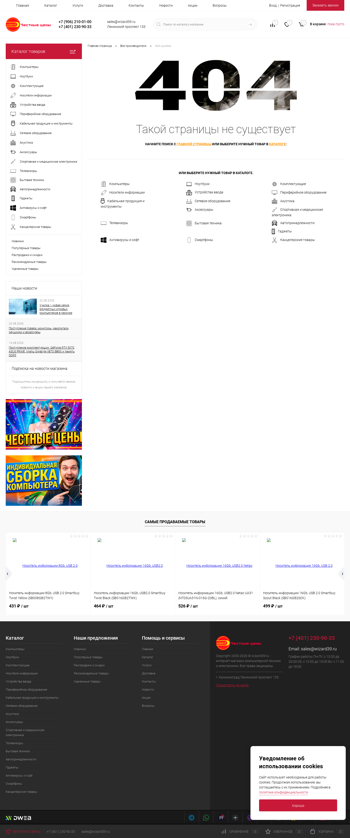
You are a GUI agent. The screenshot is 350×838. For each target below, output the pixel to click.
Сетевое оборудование (212, 201)
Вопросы (220, 5)
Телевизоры (118, 223)
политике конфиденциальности (283, 792)
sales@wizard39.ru (319, 648)
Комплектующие (293, 184)
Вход (273, 5)
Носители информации (127, 192)
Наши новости (24, 288)
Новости (166, 5)
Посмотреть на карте (232, 685)
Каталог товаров (28, 51)
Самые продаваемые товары (175, 522)
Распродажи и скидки (27, 255)
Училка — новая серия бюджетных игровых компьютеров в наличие (56, 309)
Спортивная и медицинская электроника (297, 212)
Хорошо (298, 806)
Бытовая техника (208, 223)
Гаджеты (285, 231)
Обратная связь (26, 831)
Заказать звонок (325, 5)
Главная (22, 5)
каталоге (277, 144)
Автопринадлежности (297, 223)
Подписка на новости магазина (39, 368)
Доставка (105, 5)
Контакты (136, 5)
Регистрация (290, 5)
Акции (192, 5)
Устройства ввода (209, 192)
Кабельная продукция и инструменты (123, 203)
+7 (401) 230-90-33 (61, 831)
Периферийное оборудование (303, 192)
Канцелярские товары (297, 240)
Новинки (18, 241)
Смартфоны (204, 240)
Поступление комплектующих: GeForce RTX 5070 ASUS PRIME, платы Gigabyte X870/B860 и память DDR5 (42, 351)
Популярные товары (26, 248)
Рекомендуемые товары (29, 262)
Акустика (287, 201)
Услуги (77, 5)
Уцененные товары (25, 269)
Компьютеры (119, 184)
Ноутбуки (202, 184)
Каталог (50, 5)
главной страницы (194, 144)
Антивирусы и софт (124, 240)
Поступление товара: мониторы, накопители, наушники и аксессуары (39, 330)
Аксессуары (204, 209)
